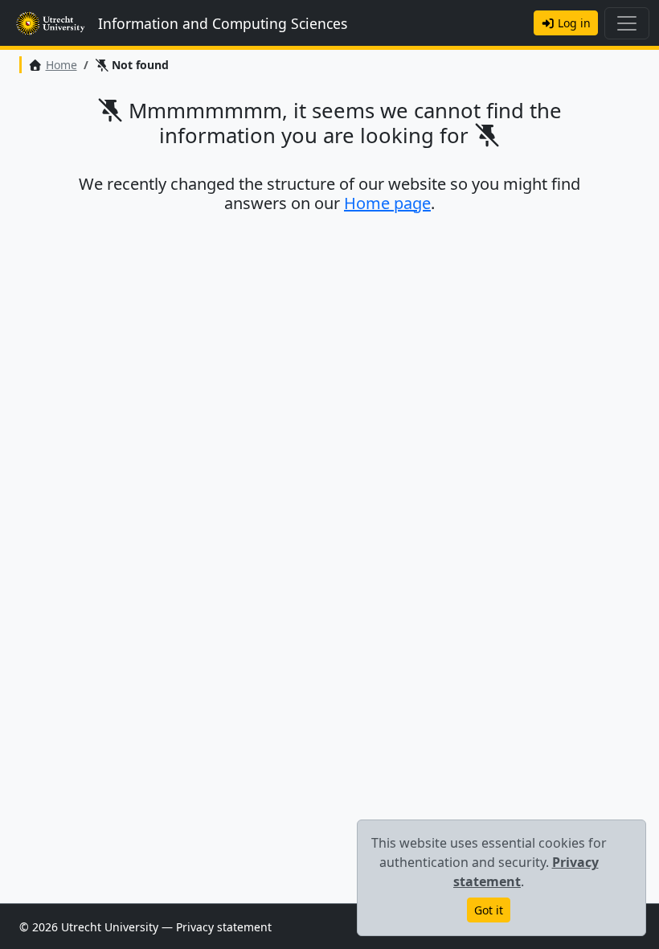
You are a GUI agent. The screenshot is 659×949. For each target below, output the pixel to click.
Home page (387, 203)
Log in (573, 23)
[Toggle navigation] (626, 23)
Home (61, 64)
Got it (488, 910)
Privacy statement (224, 927)
